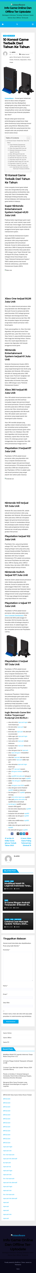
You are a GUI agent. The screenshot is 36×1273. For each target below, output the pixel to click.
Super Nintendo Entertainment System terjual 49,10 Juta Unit (17, 145)
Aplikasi (7, 881)
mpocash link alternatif (10, 1158)
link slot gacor (16, 781)
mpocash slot (7, 1150)
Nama (5, 986)
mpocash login (22, 722)
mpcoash (17, 769)
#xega (11, 62)
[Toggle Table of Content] (27, 138)
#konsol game (17, 57)
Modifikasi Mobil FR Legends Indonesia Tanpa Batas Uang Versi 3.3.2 (17, 885)
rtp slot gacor (12, 804)
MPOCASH (6, 1099)
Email (5, 994)
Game (5, 35)
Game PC (6, 1042)
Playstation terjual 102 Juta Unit (18, 159)
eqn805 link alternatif (18, 776)
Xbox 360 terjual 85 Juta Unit (17, 154)
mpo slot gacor (16, 752)
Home (18, 1269)
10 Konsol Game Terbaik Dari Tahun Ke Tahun (18, 141)
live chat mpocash (8, 1154)
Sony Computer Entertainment (14, 615)
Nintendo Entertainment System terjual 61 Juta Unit (18, 151)
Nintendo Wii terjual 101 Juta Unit (18, 157)
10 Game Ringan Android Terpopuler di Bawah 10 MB (17, 904)
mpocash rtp (7, 1166)
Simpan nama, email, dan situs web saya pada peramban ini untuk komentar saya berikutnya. (17, 1015)
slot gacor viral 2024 (18, 785)
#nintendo (17, 59)
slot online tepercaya (18, 797)
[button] (17, 24)
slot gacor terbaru (17, 771)
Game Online (18, 919)
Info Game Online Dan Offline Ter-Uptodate (18, 1244)
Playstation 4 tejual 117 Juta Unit (18, 163)
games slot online (19, 799)
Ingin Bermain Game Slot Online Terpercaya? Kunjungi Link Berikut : (21, 168)
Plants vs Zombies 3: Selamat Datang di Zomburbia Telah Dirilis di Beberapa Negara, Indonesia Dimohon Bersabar (17, 1076)
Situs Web (6, 1002)
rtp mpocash (7, 1162)
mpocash (20, 727)
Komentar (6, 950)
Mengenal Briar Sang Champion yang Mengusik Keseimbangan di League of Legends (15, 1084)
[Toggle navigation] (33, 24)
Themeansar (18, 1264)
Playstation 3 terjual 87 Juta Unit (18, 155)
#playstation (23, 59)
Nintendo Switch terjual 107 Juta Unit (19, 161)
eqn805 (28, 778)
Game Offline (11, 35)
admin (13, 52)
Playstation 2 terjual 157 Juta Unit (19, 165)
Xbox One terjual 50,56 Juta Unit (18, 148)
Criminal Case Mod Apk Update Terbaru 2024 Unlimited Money (16, 923)
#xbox (29, 59)
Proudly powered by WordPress (13, 1262)
